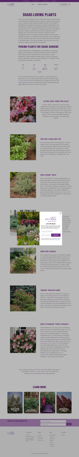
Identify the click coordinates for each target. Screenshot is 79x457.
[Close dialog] (61, 213)
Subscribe (56, 235)
